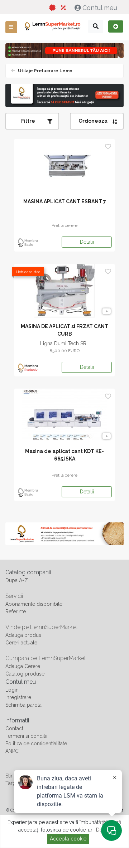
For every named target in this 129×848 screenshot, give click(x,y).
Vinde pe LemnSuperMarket (41, 627)
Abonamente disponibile (33, 604)
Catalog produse (24, 674)
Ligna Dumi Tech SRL (64, 343)
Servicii (14, 596)
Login (12, 690)
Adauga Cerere (22, 666)
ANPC (12, 751)
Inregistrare (18, 697)
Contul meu (100, 7)
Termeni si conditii (26, 736)
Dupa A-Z (16, 580)
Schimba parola (23, 705)
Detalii (87, 242)
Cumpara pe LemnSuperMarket (45, 658)
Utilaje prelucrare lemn (44, 70)
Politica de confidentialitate (36, 743)
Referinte (15, 611)
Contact (14, 728)
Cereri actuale (21, 642)
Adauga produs (23, 635)
